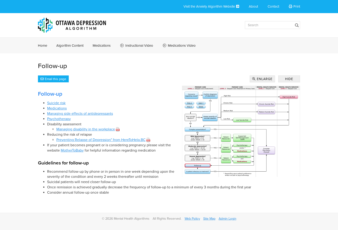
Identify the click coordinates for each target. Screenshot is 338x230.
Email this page (55, 79)
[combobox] (272, 25)
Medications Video (182, 45)
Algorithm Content (69, 45)
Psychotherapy (59, 119)
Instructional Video (139, 45)
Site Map (209, 219)
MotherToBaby (72, 150)
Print (296, 6)
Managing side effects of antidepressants (80, 113)
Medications (102, 45)
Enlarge (264, 79)
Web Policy (192, 219)
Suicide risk (56, 103)
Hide (289, 79)
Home (42, 45)
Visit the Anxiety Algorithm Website (209, 6)
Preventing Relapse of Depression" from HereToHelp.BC (101, 140)
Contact (273, 6)
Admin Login (227, 219)
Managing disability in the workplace (85, 129)
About (253, 6)
